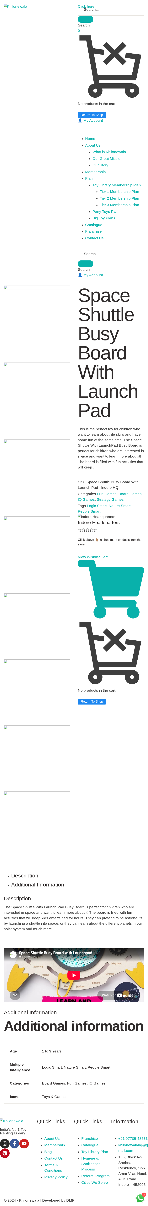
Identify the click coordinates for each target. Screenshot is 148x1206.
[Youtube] (24, 1143)
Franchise (89, 1139)
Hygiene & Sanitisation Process (91, 1163)
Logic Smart (97, 506)
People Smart (89, 511)
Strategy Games (110, 499)
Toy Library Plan (94, 1152)
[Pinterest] (5, 1153)
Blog (48, 1152)
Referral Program (95, 1176)
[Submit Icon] (85, 19)
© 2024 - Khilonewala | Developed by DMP (39, 1200)
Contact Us (53, 1158)
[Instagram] (5, 1143)
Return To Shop (92, 115)
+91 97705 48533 (133, 1139)
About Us (52, 1139)
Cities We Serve (94, 1182)
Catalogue (89, 1145)
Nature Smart (120, 506)
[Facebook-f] (14, 1143)
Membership (54, 1145)
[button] (90, 120)
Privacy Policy (56, 1177)
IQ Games (86, 499)
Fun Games (107, 494)
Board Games (130, 494)
